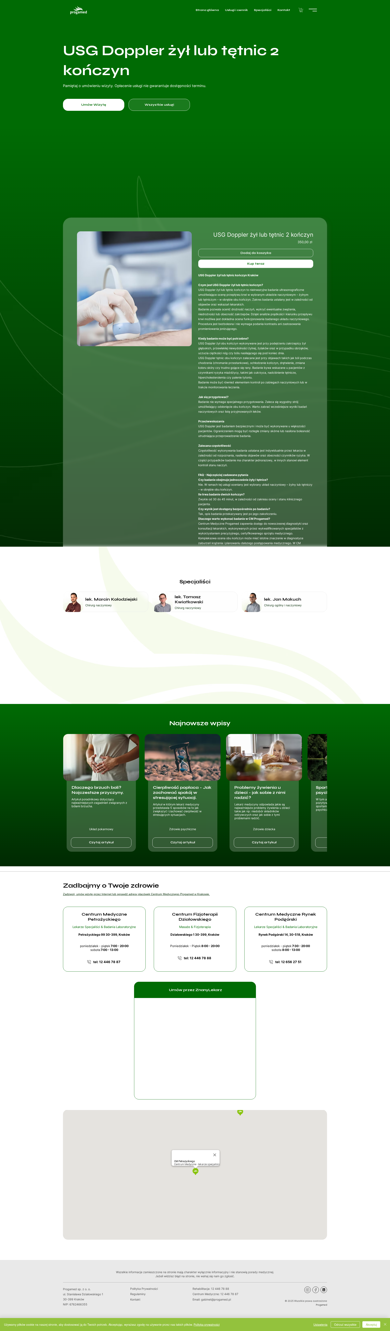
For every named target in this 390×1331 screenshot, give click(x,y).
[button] (301, 10)
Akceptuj (371, 1324)
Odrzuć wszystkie (345, 1324)
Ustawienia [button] (320, 1324)
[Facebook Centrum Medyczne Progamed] (315, 1290)
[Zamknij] (385, 1324)
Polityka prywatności (207, 1324)
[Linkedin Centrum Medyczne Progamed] (324, 1290)
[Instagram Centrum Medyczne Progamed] (307, 1290)
